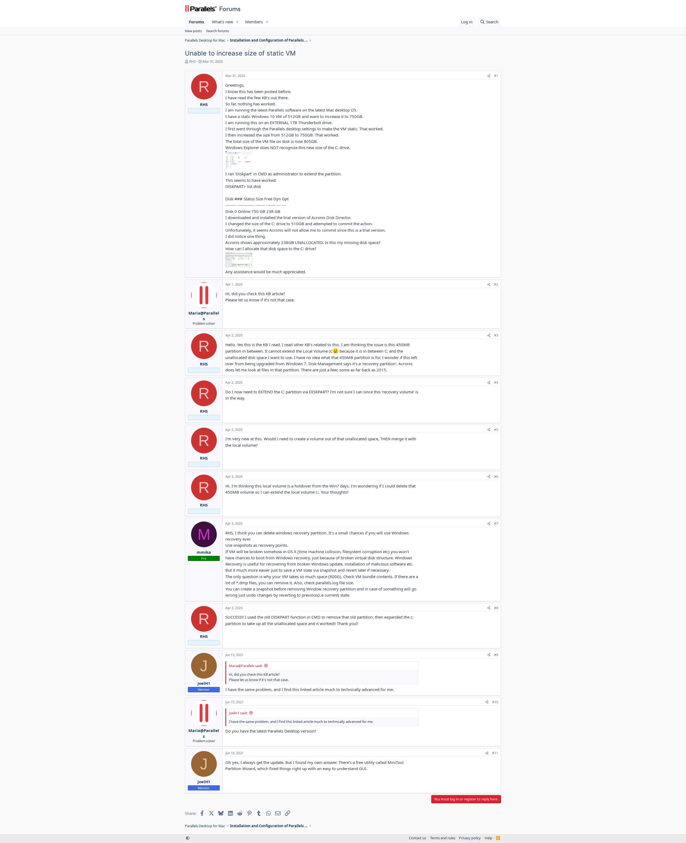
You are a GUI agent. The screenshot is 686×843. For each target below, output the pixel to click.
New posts (193, 30)
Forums (196, 21)
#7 (496, 523)
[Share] (488, 76)
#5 (496, 429)
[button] (237, 22)
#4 (496, 382)
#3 (496, 335)
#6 (496, 476)
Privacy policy (470, 837)
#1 (496, 75)
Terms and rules (442, 837)
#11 (495, 753)
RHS (192, 61)
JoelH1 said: (238, 713)
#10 (495, 702)
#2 (496, 284)
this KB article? (271, 293)
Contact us (417, 837)
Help (488, 837)
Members (254, 21)
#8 (496, 608)
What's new (222, 21)
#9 (496, 655)
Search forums (217, 30)
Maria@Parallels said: (245, 665)
